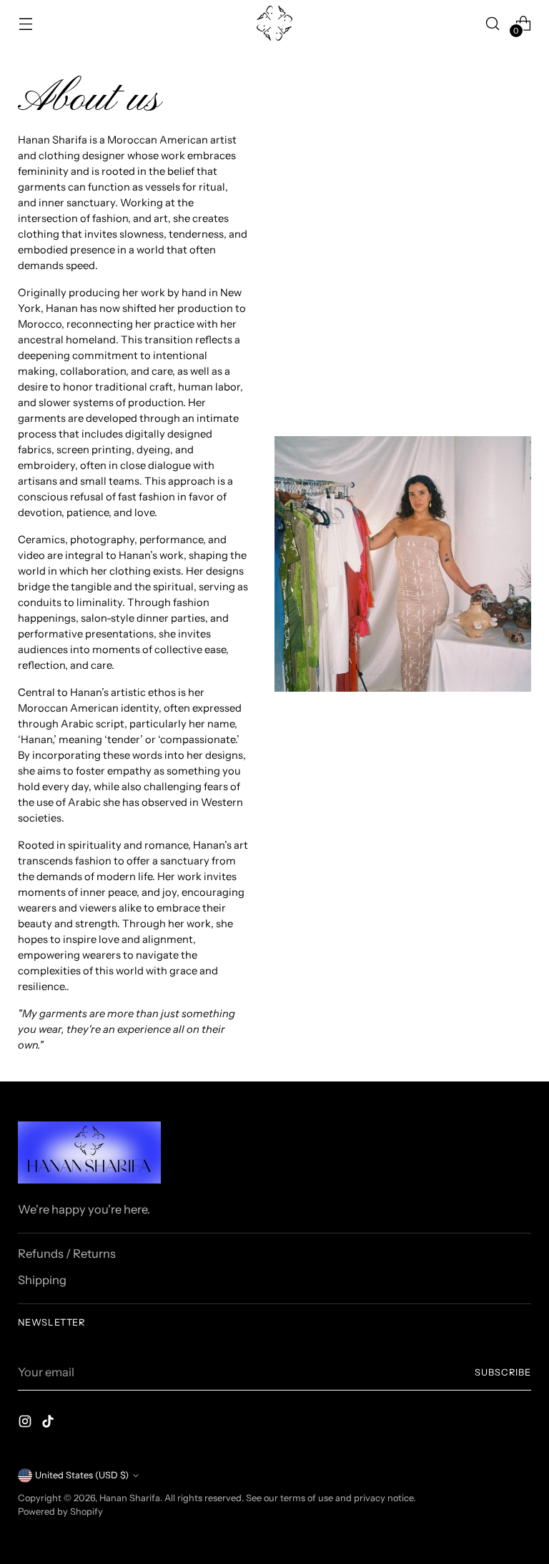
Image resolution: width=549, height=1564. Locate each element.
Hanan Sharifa (129, 1498)
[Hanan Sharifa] (274, 23)
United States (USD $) (82, 1475)
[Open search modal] (493, 23)
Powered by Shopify (60, 1511)
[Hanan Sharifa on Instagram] (26, 1423)
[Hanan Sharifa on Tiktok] (49, 1423)
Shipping (42, 1280)
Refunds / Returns (67, 1253)
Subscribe (503, 1372)
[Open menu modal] (25, 23)
